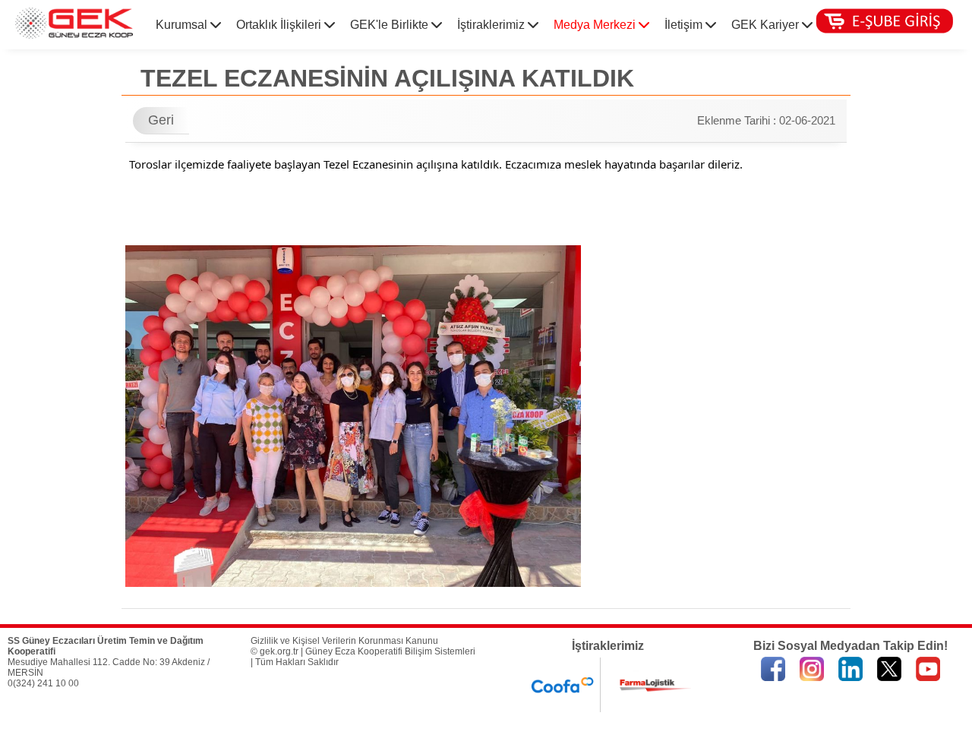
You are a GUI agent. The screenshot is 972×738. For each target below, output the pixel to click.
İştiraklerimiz (492, 24)
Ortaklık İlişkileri (280, 24)
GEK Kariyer (766, 24)
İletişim (684, 24)
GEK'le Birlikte (390, 24)
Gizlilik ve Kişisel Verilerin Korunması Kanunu (344, 641)
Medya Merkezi (596, 24)
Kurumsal (183, 24)
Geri (161, 120)
